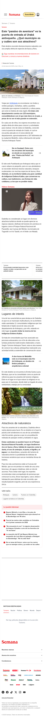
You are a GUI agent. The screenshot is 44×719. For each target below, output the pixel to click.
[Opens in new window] (7, 692)
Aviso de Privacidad (10, 698)
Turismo (12, 23)
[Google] (3, 692)
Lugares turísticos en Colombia (13, 499)
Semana (4, 23)
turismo (15, 495)
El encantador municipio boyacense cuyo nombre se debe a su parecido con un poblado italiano (16, 269)
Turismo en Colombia (28, 495)
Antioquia (14, 103)
